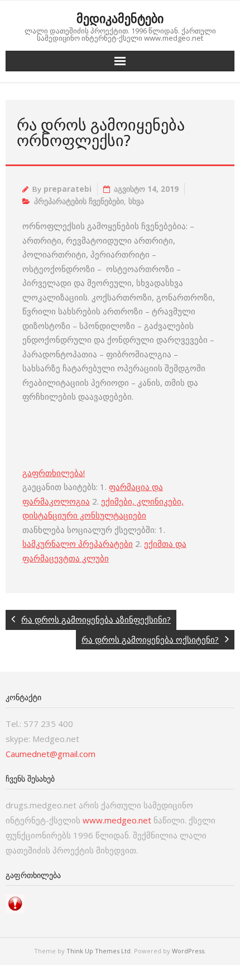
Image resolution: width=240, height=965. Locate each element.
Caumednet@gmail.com (50, 753)
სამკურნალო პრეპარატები (77, 543)
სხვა (136, 201)
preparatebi (68, 189)
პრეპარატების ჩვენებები (79, 201)
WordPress (188, 951)
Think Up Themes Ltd (98, 951)
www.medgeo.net (117, 820)
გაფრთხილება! (53, 472)
